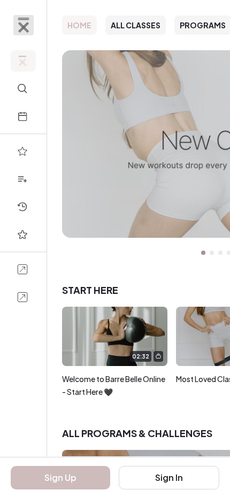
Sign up (60, 477)
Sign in (169, 477)
